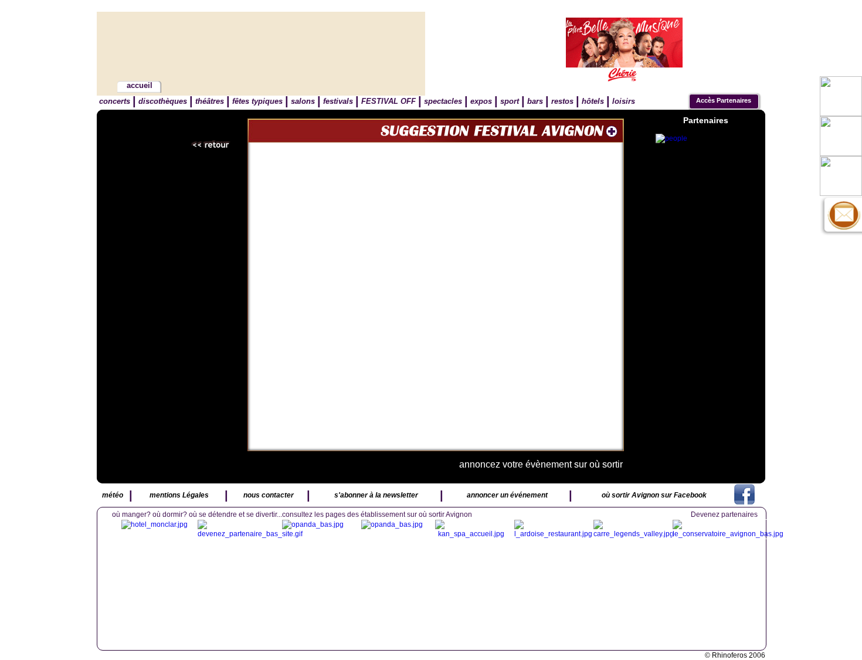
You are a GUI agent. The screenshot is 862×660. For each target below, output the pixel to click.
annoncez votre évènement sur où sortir (541, 464)
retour (211, 145)
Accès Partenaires (723, 100)
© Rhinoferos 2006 (735, 655)
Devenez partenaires (724, 514)
